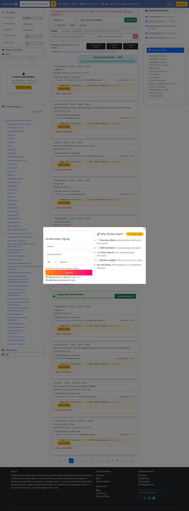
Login (73, 280)
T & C (78, 277)
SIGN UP (69, 272)
